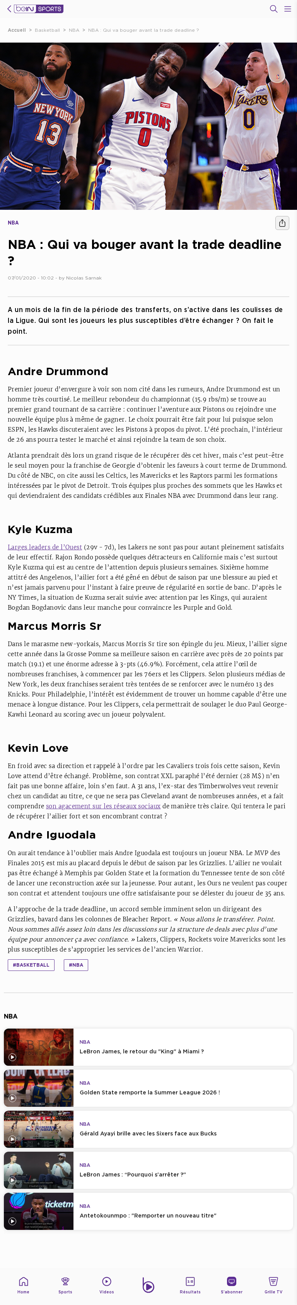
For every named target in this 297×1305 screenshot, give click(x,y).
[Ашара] (282, 223)
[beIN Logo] (38, 9)
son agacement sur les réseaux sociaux (103, 806)
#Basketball (31, 964)
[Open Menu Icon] (287, 9)
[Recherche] (273, 9)
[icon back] (9, 9)
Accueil (17, 30)
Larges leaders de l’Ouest (45, 547)
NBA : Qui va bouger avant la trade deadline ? (143, 30)
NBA (74, 30)
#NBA (76, 964)
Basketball (47, 30)
